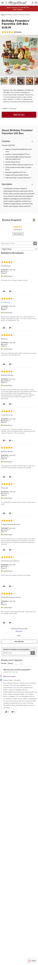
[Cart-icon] (36, 3)
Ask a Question (19, 641)
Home (3, 14)
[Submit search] (33, 653)
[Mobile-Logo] (17, 3)
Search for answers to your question (16, 649)
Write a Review (18, 234)
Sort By (3, 663)
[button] (19, 8)
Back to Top (19, 631)
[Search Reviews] (35, 243)
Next (19, 635)
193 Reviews (18, 32)
